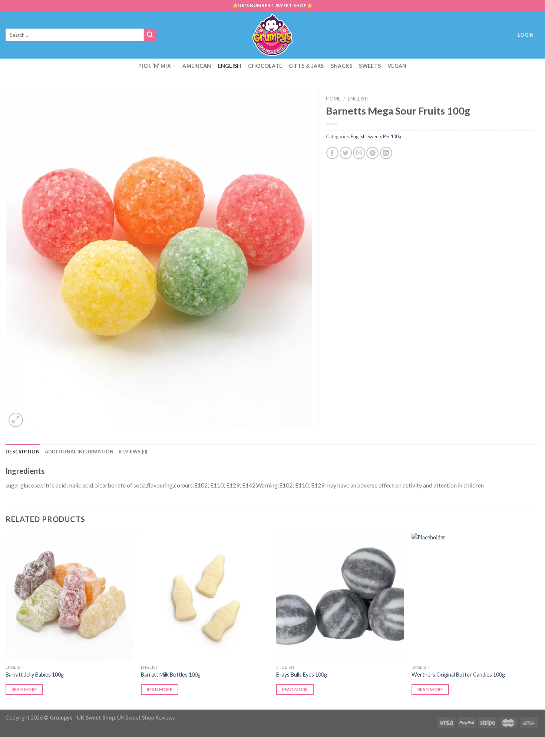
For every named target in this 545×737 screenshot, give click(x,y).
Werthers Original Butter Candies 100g (458, 674)
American (196, 66)
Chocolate (265, 66)
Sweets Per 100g (384, 136)
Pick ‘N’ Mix (154, 66)
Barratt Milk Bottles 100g (171, 674)
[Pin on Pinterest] (372, 153)
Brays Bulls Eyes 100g (301, 674)
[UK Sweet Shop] (272, 35)
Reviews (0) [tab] (133, 452)
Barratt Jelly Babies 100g (35, 674)
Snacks (342, 66)
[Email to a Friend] (359, 153)
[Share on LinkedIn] (386, 153)
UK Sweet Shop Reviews (146, 717)
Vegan (396, 66)
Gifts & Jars (306, 66)
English (229, 66)
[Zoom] (16, 420)
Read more (24, 689)
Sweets (370, 66)
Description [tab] (23, 452)
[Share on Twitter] (346, 153)
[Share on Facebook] (332, 153)
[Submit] (150, 35)
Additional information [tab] (79, 452)
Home (333, 99)
